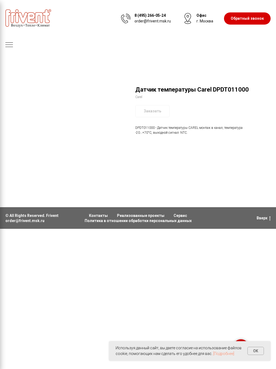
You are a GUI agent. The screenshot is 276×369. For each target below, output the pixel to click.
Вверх (262, 218)
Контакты (98, 215)
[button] (247, 18)
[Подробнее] (223, 353)
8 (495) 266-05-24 (150, 15)
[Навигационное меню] (9, 45)
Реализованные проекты (140, 215)
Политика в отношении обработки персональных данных (138, 221)
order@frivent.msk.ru (24, 221)
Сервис (180, 215)
